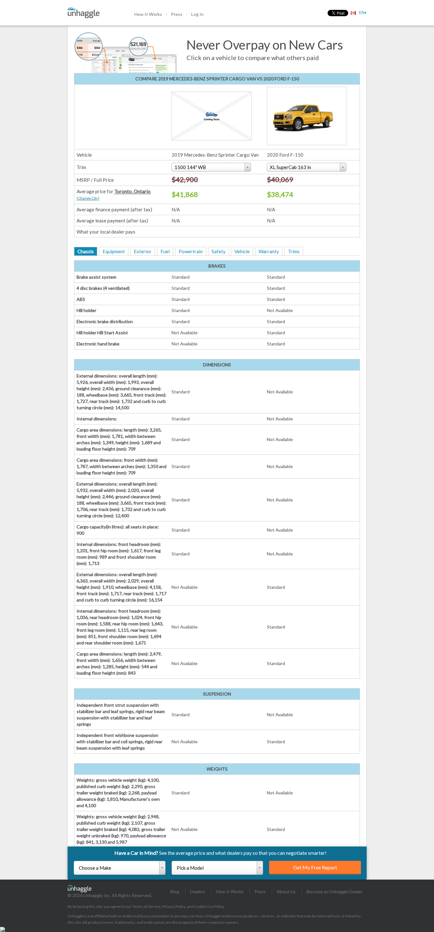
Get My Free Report (315, 867)
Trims (294, 251)
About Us (286, 891)
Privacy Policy (173, 906)
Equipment (114, 251)
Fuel (165, 251)
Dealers (197, 891)
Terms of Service (146, 906)
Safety (219, 251)
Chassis (86, 251)
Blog (174, 891)
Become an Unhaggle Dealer (335, 891)
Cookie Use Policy (209, 906)
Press (176, 14)
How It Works (148, 14)
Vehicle (242, 251)
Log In (197, 14)
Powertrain (191, 251)
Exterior (143, 251)
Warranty (269, 251)
